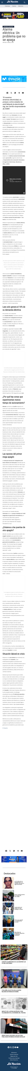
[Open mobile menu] (2, 2)
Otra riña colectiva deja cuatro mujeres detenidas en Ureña (11, 990)
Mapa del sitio (14, 1056)
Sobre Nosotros (14, 1060)
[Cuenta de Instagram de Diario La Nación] (13, 1048)
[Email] (23, 93)
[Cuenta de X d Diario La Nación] (11, 1048)
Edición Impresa (14, 1054)
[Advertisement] (14, 57)
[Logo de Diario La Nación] (14, 1064)
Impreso (14, 6)
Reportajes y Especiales (8, 26)
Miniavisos (20, 6)
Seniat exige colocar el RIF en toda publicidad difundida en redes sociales (13, 1036)
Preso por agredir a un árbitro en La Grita (19, 921)
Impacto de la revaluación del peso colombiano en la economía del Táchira (14, 1012)
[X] (11, 93)
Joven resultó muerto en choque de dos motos (20, 895)
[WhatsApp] (15, 93)
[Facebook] (7, 93)
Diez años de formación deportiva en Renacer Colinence (19, 934)
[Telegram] (19, 93)
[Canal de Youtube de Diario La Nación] (17, 1048)
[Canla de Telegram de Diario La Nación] (15, 1047)
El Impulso (5, 728)
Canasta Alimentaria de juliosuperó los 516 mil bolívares (14, 962)
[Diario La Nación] (12, 2)
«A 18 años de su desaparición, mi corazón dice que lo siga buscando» (19, 883)
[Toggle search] (24, 2)
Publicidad (7, 6)
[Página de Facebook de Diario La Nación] (8, 1048)
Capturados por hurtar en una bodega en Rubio (19, 908)
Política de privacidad (14, 1058)
